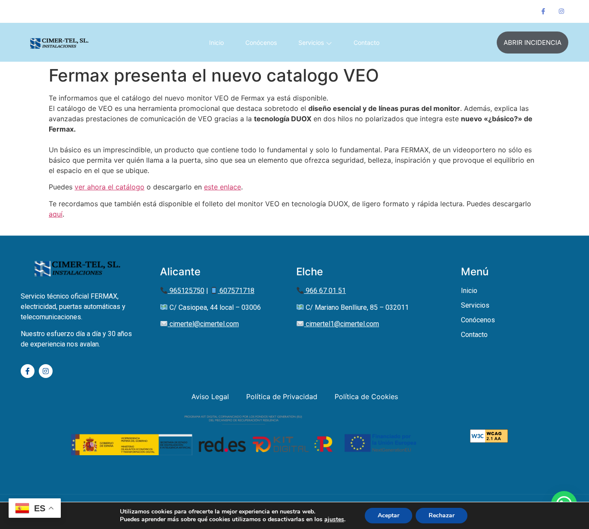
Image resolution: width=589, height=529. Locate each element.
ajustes (334, 519)
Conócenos (261, 42)
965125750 (186, 291)
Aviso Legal (210, 396)
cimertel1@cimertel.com (341, 324)
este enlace (222, 187)
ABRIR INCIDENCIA (532, 42)
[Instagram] (561, 11)
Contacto (366, 42)
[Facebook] (543, 11)
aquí (56, 214)
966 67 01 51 (119, 11)
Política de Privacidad (281, 396)
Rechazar (441, 515)
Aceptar (388, 515)
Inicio (216, 42)
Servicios (311, 42)
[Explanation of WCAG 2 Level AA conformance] (489, 440)
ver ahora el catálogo (109, 187)
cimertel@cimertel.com (203, 324)
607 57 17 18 (78, 11)
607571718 (236, 291)
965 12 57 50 (38, 11)
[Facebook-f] (27, 371)
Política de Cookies (366, 396)
